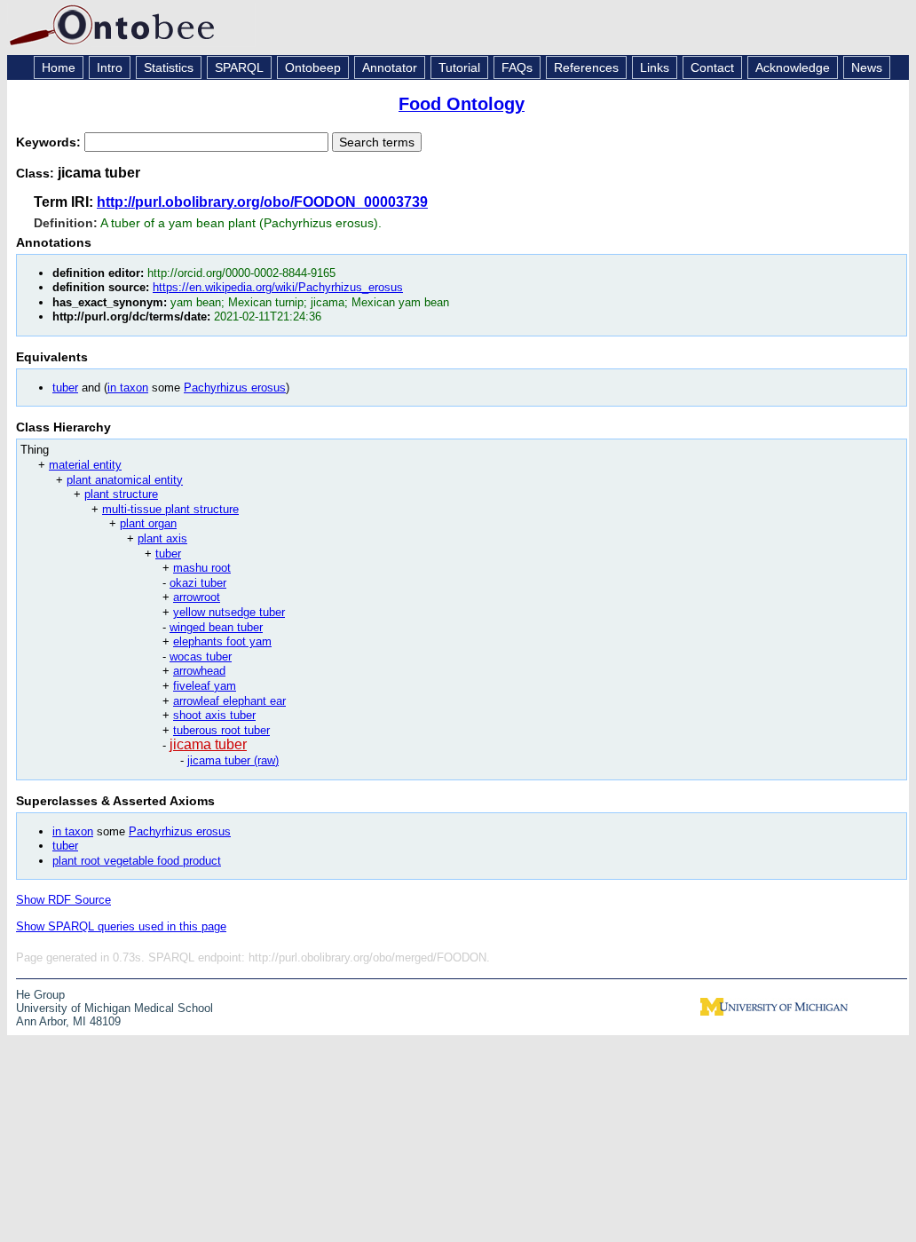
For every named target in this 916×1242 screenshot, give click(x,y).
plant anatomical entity (125, 480)
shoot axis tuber (214, 715)
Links (654, 67)
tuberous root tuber (221, 730)
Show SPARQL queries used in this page (121, 926)
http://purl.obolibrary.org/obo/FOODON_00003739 (262, 202)
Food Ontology (462, 104)
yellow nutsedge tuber (229, 612)
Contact (712, 67)
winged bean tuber (216, 627)
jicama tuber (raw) (233, 760)
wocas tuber (201, 656)
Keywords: (50, 142)
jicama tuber (208, 744)
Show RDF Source (63, 899)
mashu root (202, 567)
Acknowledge (792, 67)
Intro (109, 67)
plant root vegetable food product (136, 860)
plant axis (162, 538)
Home (58, 67)
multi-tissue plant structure (170, 509)
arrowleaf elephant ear (229, 701)
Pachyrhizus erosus (235, 387)
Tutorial (459, 67)
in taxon (127, 387)
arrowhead (199, 670)
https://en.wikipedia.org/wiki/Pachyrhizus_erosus (278, 287)
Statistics (168, 67)
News (866, 67)
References (586, 67)
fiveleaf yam (204, 685)
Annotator (389, 67)
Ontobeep (313, 67)
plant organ (148, 523)
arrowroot (196, 597)
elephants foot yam (222, 641)
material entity (85, 464)
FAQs (517, 67)
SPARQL (239, 67)
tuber (65, 387)
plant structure (121, 494)
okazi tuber (198, 582)
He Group (40, 994)
